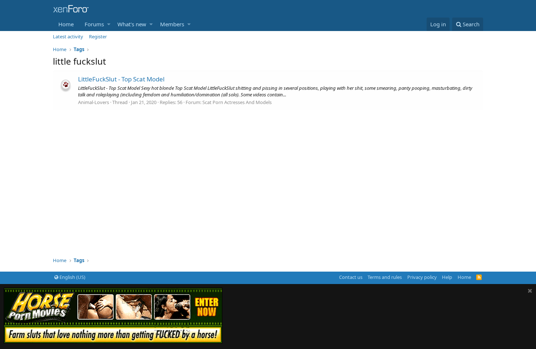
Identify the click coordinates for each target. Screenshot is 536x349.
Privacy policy (422, 277)
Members (172, 24)
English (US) (71, 277)
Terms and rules (385, 277)
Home (66, 24)
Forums (94, 24)
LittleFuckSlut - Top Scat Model (121, 79)
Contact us (350, 277)
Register (98, 36)
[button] (108, 24)
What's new (131, 24)
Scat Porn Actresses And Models (237, 102)
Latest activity (68, 36)
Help (447, 277)
